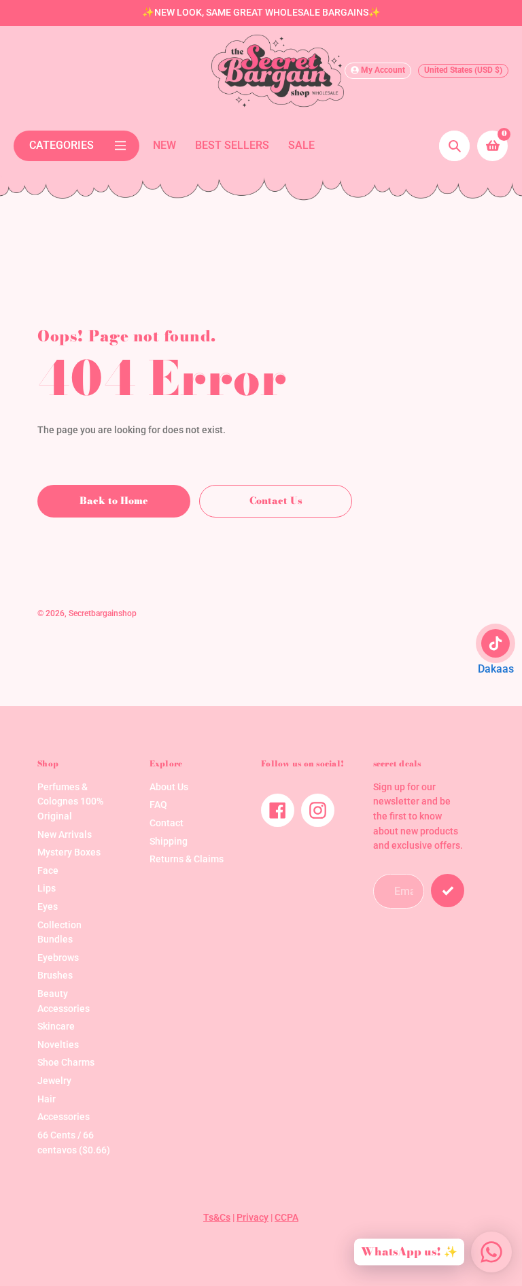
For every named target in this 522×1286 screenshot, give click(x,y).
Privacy (252, 1217)
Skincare (56, 1026)
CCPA (286, 1217)
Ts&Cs (216, 1217)
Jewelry (54, 1081)
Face (47, 871)
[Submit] (447, 890)
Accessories (63, 1117)
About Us (169, 787)
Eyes (47, 907)
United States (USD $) (463, 70)
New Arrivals (64, 835)
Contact (167, 823)
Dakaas (496, 668)
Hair (46, 1099)
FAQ (158, 805)
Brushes (55, 975)
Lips (46, 888)
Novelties (58, 1045)
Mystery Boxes (69, 852)
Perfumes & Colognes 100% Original (70, 801)
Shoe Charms (65, 1062)
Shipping (169, 841)
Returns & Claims (187, 859)
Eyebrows (58, 958)
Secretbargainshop (103, 613)
